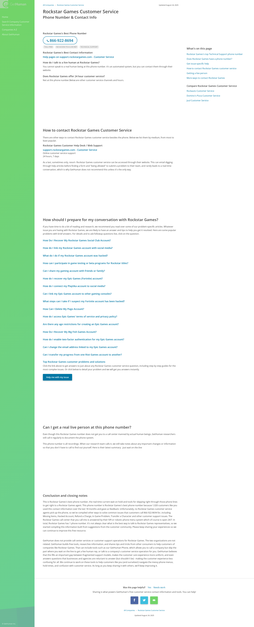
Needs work (159, 587)
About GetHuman (11, 34)
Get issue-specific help (198, 63)
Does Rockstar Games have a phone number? (209, 58)
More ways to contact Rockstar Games (206, 78)
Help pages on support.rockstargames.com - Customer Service (78, 57)
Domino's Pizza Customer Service (203, 95)
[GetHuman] (13, 4)
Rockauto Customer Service (200, 90)
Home (5, 16)
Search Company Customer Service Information (15, 23)
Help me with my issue (57, 377)
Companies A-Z (9, 29)
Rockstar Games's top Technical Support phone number (215, 54)
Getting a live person (197, 73)
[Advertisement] (110, 104)
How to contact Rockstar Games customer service (211, 68)
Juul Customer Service (197, 100)
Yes (149, 587)
